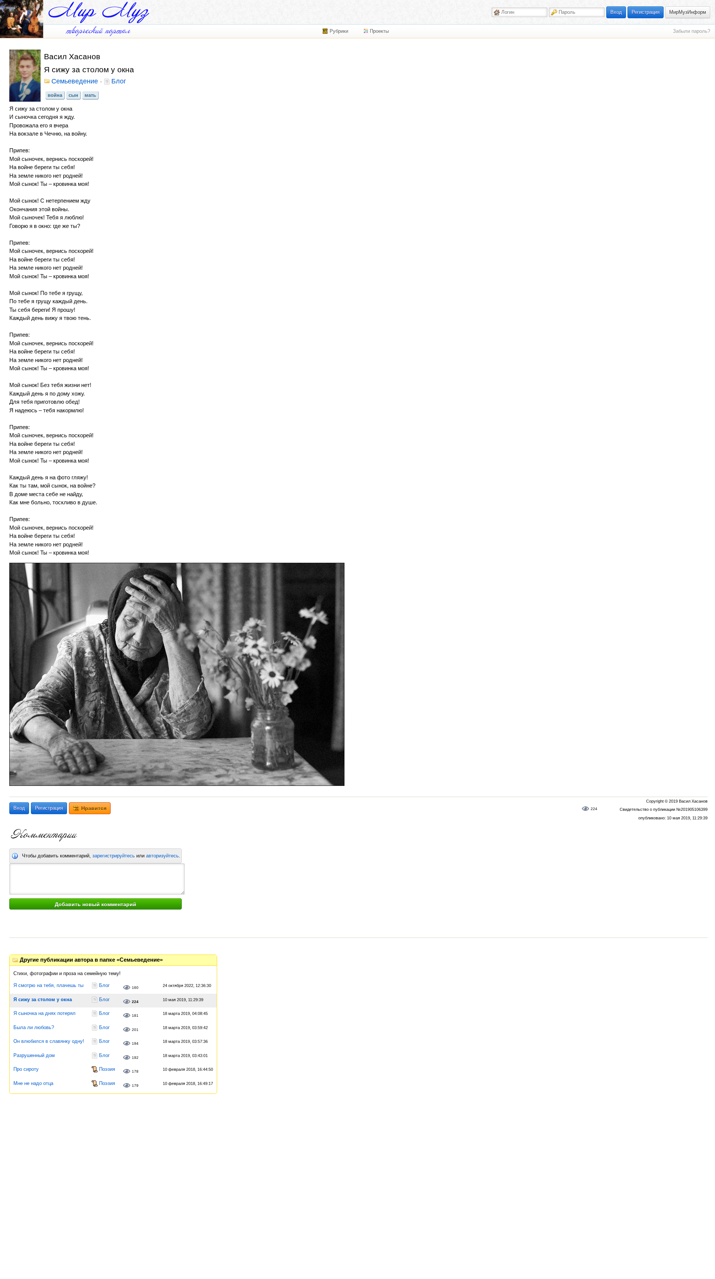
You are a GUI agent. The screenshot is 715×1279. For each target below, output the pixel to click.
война (55, 95)
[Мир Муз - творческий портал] (98, 12)
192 (135, 1058)
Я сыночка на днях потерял (44, 1013)
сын (73, 95)
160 (135, 988)
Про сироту (26, 1069)
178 (135, 1071)
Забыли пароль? (691, 31)
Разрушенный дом (34, 1055)
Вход (616, 12)
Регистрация (646, 12)
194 (135, 1043)
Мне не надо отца (33, 1083)
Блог (118, 81)
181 (135, 1015)
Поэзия (107, 1069)
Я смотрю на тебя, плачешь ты (48, 985)
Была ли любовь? (33, 1027)
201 (135, 1030)
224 (594, 809)
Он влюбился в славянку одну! (48, 1041)
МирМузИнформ (687, 12)
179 (135, 1085)
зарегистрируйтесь (113, 856)
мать (90, 95)
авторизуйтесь (162, 856)
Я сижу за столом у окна (42, 999)
